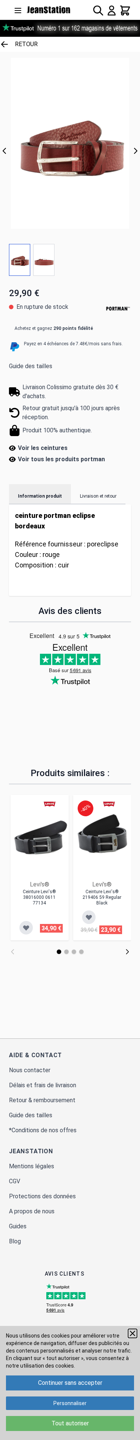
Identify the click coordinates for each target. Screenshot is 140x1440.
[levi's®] (50, 804)
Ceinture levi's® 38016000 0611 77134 (39, 897)
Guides (18, 1226)
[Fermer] (132, 1333)
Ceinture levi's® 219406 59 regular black (102, 897)
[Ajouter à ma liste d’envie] (26, 927)
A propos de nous (32, 1211)
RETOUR (26, 44)
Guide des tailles (30, 366)
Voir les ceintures (43, 447)
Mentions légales (31, 1166)
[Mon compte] (112, 11)
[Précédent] (4, 150)
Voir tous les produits (61, 459)
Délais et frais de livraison (42, 1085)
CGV (14, 1181)
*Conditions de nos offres (43, 1130)
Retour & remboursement (42, 1100)
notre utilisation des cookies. (40, 1366)
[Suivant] (135, 150)
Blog (15, 1241)
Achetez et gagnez (54, 328)
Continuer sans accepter (70, 1382)
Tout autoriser (70, 1423)
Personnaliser (70, 1403)
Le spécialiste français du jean (48, 9)
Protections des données (42, 1196)
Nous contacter (29, 1070)
